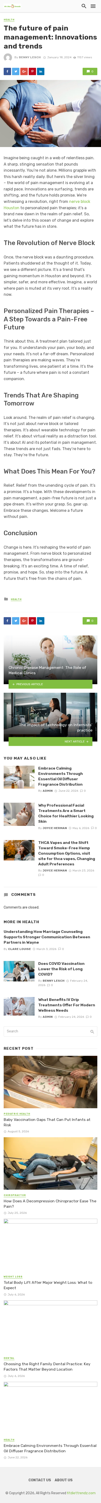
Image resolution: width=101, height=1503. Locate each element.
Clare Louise (19, 949)
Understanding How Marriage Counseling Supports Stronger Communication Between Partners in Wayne (47, 937)
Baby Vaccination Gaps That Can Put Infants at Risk (47, 1122)
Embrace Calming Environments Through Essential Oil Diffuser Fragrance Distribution (60, 776)
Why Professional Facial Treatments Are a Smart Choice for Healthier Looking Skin (66, 813)
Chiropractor (15, 1195)
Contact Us (39, 1480)
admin (48, 790)
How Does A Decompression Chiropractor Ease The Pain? (50, 1204)
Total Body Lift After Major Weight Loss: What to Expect (48, 1285)
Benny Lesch (30, 57)
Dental (9, 1358)
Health (9, 20)
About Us (64, 1480)
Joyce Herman (55, 828)
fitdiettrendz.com (81, 1493)
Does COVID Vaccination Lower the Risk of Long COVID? (61, 969)
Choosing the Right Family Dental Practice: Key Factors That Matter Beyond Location (47, 1367)
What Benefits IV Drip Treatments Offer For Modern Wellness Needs (66, 1005)
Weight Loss (13, 1277)
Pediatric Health (17, 1114)
